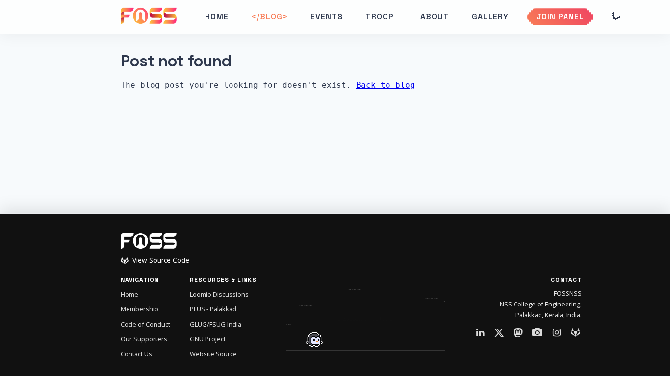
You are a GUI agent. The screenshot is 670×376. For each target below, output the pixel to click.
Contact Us (136, 354)
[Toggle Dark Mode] (615, 16)
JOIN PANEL (560, 16)
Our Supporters (144, 338)
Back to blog (385, 85)
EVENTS (326, 16)
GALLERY (490, 16)
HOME (217, 16)
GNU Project (208, 338)
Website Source (213, 354)
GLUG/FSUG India (215, 324)
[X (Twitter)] (499, 333)
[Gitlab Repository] (576, 333)
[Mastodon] (518, 333)
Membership (139, 309)
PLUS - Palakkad (213, 309)
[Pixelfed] (537, 333)
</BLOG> (269, 16)
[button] (382, 16)
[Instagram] (557, 333)
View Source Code (160, 260)
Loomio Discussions (219, 294)
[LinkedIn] (480, 333)
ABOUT (434, 16)
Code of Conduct (145, 324)
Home (129, 294)
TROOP (379, 16)
